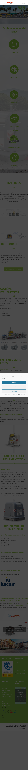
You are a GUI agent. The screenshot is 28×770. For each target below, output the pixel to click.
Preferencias (14, 391)
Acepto (14, 382)
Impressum (22, 394)
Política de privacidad (15, 394)
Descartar (14, 387)
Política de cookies (6, 394)
